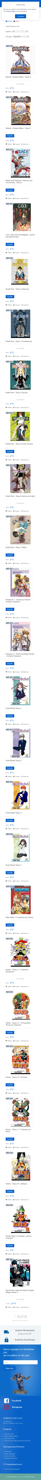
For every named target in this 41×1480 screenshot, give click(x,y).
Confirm (20, 16)
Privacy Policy (11, 11)
